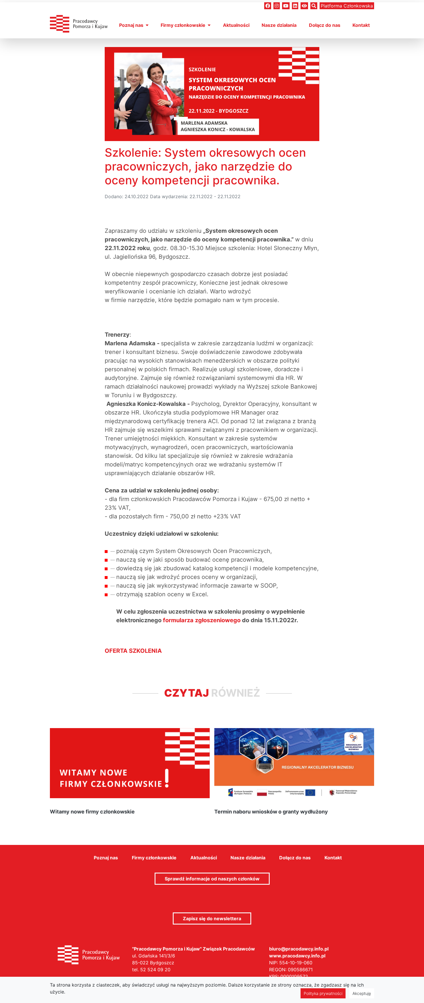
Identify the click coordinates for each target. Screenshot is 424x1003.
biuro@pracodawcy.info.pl (299, 949)
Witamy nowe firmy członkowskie (92, 812)
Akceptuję (361, 993)
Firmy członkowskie (183, 25)
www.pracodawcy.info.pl (297, 956)
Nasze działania (279, 25)
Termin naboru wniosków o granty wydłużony (271, 812)
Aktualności (236, 25)
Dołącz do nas (324, 25)
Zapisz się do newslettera (212, 918)
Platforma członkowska (347, 6)
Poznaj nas (131, 25)
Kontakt (361, 25)
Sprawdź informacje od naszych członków (212, 879)
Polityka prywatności (323, 993)
